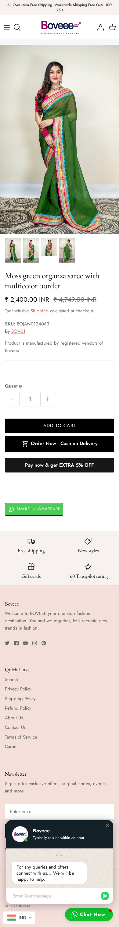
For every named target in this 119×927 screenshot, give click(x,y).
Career (11, 746)
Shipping (40, 310)
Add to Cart (59, 425)
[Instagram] (34, 643)
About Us (14, 718)
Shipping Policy (20, 698)
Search (11, 679)
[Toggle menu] (6, 27)
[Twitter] (7, 643)
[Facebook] (16, 643)
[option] (59, 139)
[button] (107, 826)
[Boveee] (59, 27)
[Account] (99, 27)
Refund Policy (18, 708)
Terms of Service (21, 737)
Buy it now (59, 465)
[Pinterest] (43, 643)
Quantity (13, 386)
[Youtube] (25, 643)
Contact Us (15, 727)
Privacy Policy (18, 689)
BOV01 (18, 331)
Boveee (24, 906)
